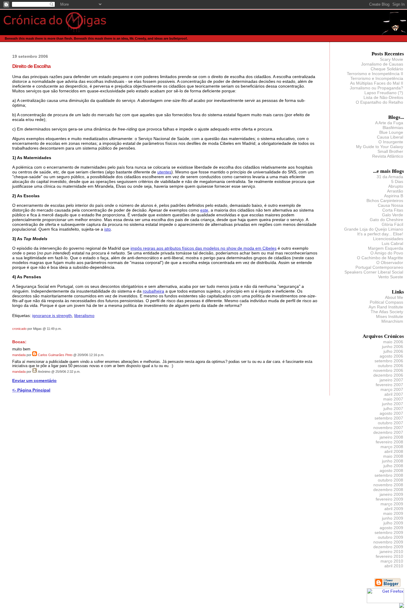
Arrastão (395, 191)
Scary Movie (391, 59)
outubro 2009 (390, 537)
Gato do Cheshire (386, 219)
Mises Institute (389, 316)
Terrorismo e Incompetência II (375, 73)
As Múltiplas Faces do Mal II (376, 83)
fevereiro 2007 (389, 384)
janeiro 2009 (391, 494)
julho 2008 (393, 465)
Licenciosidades (388, 238)
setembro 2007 (389, 418)
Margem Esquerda (385, 248)
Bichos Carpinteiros (384, 200)
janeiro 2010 (391, 551)
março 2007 (391, 389)
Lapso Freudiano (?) (383, 92)
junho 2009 (392, 518)
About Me (394, 297)
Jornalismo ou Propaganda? (376, 88)
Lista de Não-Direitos (383, 97)
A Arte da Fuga (389, 122)
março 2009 (391, 503)
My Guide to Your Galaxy (379, 146)
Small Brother (390, 151)
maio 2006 (393, 341)
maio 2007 (393, 399)
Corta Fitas (392, 210)
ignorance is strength (52, 315)
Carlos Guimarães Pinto (55, 355)
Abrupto (395, 186)
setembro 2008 (389, 475)
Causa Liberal (390, 137)
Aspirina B (393, 195)
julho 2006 (393, 351)
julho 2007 (393, 408)
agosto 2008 (391, 470)
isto (107, 229)
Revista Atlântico (387, 156)
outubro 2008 (390, 480)
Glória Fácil (392, 224)
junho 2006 (392, 346)
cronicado (19, 328)
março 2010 (391, 561)
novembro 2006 (388, 370)
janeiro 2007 (391, 380)
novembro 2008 (388, 484)
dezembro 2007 (388, 432)
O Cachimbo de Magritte (380, 257)
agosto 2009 (391, 527)
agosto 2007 (391, 413)
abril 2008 (393, 451)
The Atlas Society (387, 311)
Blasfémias (393, 127)
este (204, 210)
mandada (19, 355)
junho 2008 (392, 461)
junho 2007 (392, 403)
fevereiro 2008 (389, 441)
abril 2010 (393, 565)
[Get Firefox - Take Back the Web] (385, 601)
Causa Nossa (390, 205)
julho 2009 (393, 523)
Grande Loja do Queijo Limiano (373, 229)
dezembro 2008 (388, 489)
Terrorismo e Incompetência (376, 78)
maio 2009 (393, 513)
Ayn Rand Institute (386, 307)
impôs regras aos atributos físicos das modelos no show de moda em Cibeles (203, 248)
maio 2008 (393, 456)
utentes (164, 172)
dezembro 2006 (388, 375)
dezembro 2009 (388, 546)
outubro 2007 (390, 422)
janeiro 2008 (391, 437)
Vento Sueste (390, 276)
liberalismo (84, 315)
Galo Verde (392, 214)
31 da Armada (390, 176)
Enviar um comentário (34, 380)
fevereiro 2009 (389, 499)
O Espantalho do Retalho (379, 102)
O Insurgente (390, 141)
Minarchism (392, 321)
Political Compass (386, 302)
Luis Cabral (392, 243)
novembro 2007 (388, 427)
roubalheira (153, 291)
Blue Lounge (391, 132)
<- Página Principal (31, 390)
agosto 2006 (391, 356)
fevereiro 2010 (389, 556)
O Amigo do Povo (386, 253)
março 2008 (391, 446)
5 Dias (397, 181)
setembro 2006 (389, 360)
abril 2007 (393, 394)
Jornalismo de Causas (382, 64)
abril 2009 (393, 508)
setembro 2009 (389, 532)
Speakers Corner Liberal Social (373, 272)
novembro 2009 (388, 542)
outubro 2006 (390, 365)
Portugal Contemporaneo (379, 267)
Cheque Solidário (387, 68)
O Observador (389, 262)
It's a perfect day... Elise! (380, 234)
